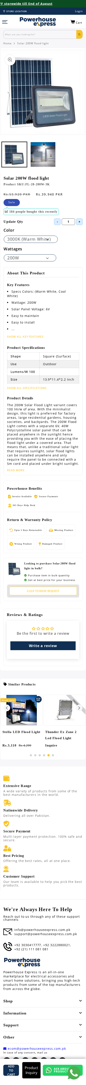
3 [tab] (40, 755)
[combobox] (40, 34)
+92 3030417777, (28, 945)
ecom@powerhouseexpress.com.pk (36, 1048)
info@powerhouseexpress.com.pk (42, 929)
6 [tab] (53, 755)
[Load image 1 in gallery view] (14, 154)
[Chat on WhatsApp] (73, 1072)
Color (9, 230)
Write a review (43, 645)
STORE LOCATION (16, 11)
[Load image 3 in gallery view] (43, 154)
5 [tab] (48, 755)
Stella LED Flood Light (21, 732)
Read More (15, 470)
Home (7, 43)
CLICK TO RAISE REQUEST (43, 591)
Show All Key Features (25, 337)
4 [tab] (44, 755)
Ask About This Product (66, 1070)
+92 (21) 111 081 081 (31, 949)
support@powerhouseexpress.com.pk (45, 934)
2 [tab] (35, 755)
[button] (76, 22)
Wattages (13, 248)
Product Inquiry (31, 1070)
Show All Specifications (27, 388)
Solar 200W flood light (33, 43)
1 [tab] (31, 755)
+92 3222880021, (57, 945)
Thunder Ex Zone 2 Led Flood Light (61, 735)
